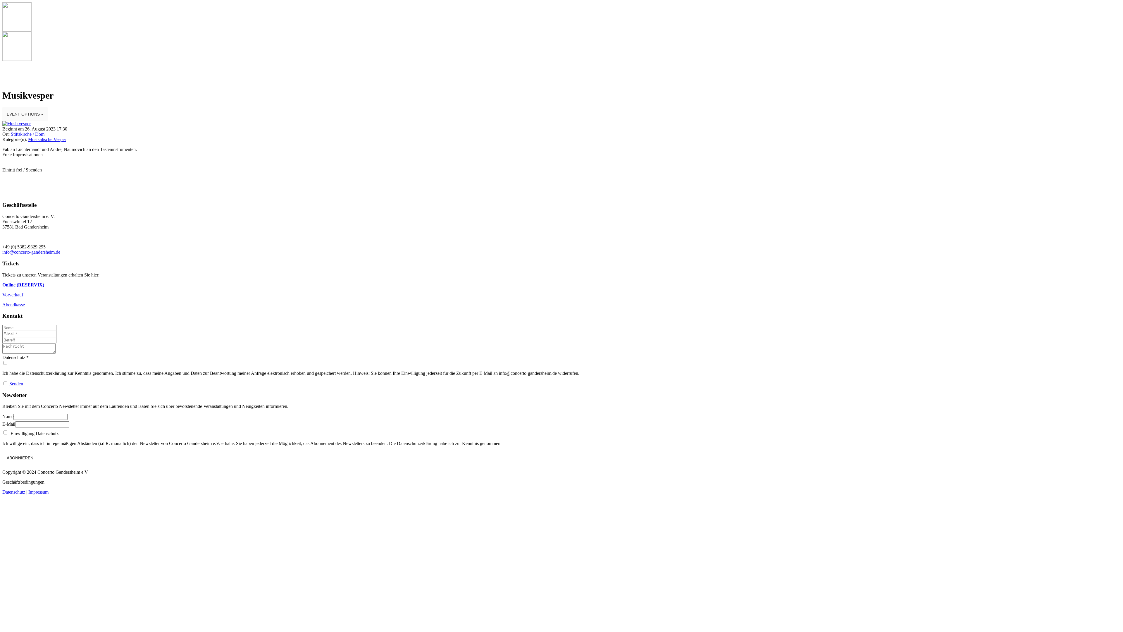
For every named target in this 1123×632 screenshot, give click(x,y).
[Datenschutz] (561, 363)
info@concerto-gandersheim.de (31, 252)
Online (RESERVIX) (23, 284)
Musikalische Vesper (47, 139)
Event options (24, 114)
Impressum (38, 492)
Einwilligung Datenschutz (33, 433)
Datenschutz (14, 492)
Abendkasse (13, 304)
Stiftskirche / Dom (27, 134)
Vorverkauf (12, 294)
